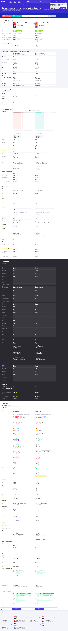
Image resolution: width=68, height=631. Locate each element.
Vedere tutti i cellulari (6, 4)
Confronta (24, 4)
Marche (12, 4)
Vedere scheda (20, 25)
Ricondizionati (18, 4)
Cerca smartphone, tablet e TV (34, 1)
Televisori (19, 2)
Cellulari (10, 2)
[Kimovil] (3, 1)
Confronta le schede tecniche (53, 16)
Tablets (14, 2)
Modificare (63, 8)
